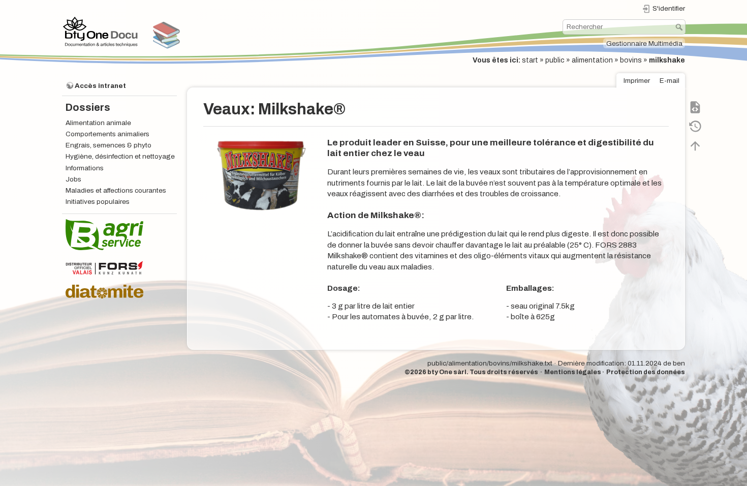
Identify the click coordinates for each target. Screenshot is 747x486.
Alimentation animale (98, 123)
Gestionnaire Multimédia (644, 43)
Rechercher (680, 27)
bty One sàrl (446, 372)
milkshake (667, 60)
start (530, 60)
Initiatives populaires (98, 201)
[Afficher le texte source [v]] (695, 106)
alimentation (592, 60)
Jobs (73, 179)
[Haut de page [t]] (695, 145)
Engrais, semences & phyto (108, 145)
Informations (85, 168)
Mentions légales (572, 372)
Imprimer (637, 80)
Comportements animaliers (107, 134)
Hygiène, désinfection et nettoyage (120, 156)
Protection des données (645, 372)
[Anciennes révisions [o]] (695, 126)
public (555, 60)
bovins (631, 60)
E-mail (669, 80)
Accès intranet (100, 85)
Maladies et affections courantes (116, 190)
